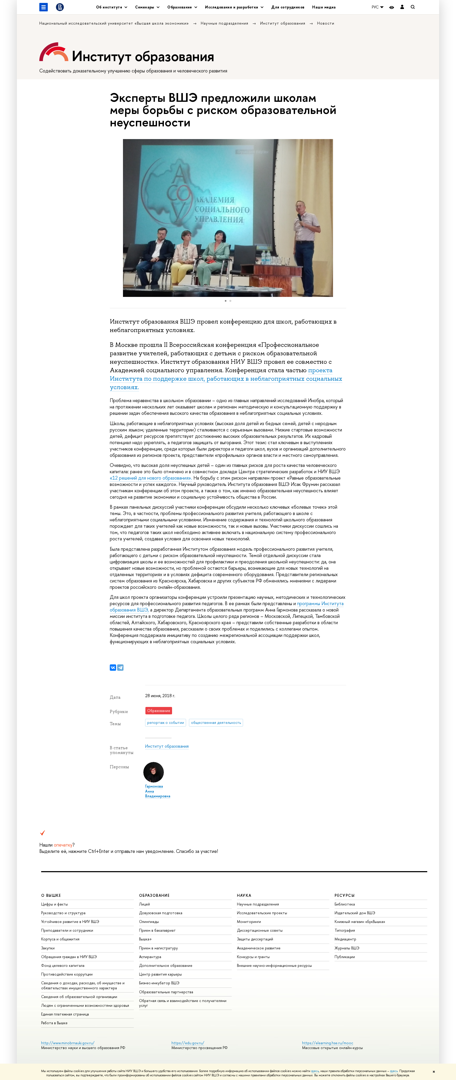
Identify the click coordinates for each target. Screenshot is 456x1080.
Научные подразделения (225, 23)
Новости (325, 23)
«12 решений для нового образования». (151, 478)
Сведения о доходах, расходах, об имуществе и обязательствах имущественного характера (83, 985)
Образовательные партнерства (166, 991)
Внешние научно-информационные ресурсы (274, 965)
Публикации (345, 956)
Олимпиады (149, 921)
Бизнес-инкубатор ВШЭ (159, 982)
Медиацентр (345, 938)
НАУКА (244, 895)
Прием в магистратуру (158, 947)
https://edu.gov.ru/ (188, 1042)
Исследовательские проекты (262, 912)
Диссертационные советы (260, 930)
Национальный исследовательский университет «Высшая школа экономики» (114, 23)
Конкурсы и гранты (253, 956)
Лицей (144, 904)
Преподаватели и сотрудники (67, 930)
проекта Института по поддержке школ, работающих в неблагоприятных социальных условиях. (226, 378)
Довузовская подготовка (160, 912)
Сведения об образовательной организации (79, 996)
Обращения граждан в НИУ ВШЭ (69, 956)
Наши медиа (324, 7)
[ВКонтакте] (113, 667)
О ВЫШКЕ (51, 895)
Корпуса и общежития (60, 938)
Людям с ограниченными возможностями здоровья (85, 1005)
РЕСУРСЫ (345, 895)
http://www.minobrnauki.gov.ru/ (67, 1042)
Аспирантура (150, 956)
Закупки (48, 947)
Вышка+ (145, 938)
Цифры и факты (54, 904)
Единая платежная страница (65, 1014)
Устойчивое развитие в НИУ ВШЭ (70, 921)
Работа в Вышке (54, 1022)
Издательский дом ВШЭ (355, 912)
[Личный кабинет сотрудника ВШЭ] (402, 7)
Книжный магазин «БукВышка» (360, 921)
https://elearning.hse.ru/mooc (327, 1042)
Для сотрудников (287, 7)
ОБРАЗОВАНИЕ (154, 895)
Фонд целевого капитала (62, 965)
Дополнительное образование (165, 965)
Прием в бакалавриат (157, 930)
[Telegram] (120, 667)
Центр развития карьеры (160, 974)
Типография (345, 930)
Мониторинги (249, 921)
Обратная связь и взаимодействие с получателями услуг (182, 1003)
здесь (315, 1071)
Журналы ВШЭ (347, 947)
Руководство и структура (63, 912)
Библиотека (345, 904)
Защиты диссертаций (255, 938)
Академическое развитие (259, 947)
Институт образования (283, 23)
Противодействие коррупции (67, 974)
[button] (341, 218)
